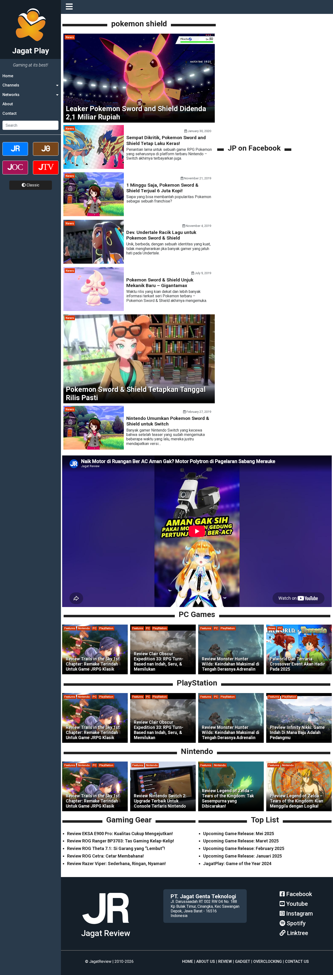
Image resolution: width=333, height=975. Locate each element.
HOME (187, 961)
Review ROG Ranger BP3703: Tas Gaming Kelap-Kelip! (120, 840)
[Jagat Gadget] (45, 153)
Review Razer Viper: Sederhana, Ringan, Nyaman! (116, 863)
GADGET (242, 961)
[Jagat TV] (45, 171)
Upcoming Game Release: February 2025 (243, 848)
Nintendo (84, 628)
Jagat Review (105, 933)
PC (94, 628)
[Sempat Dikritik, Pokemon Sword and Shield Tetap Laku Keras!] (93, 167)
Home (7, 76)
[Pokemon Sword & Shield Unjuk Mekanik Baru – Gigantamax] (93, 309)
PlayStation (106, 628)
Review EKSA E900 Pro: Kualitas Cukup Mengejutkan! (120, 833)
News (70, 37)
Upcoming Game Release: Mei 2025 (238, 833)
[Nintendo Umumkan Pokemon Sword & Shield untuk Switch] (93, 448)
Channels (10, 85)
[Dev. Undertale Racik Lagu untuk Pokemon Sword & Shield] (93, 262)
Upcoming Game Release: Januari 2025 (242, 856)
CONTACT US (297, 961)
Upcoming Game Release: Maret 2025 (241, 840)
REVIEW (225, 961)
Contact (9, 113)
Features (69, 628)
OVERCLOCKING (267, 961)
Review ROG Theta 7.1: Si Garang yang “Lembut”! (116, 848)
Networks (11, 94)
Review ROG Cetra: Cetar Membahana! (105, 856)
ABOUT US (205, 961)
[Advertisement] (255, 108)
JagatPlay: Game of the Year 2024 (237, 863)
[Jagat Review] (15, 153)
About (7, 104)
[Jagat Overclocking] (15, 171)
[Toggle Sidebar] (70, 6)
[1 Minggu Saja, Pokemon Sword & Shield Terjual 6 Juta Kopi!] (93, 214)
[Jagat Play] (105, 926)
